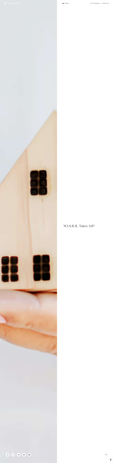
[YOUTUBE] (24, 455)
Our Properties (95, 3)
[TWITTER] (13, 455)
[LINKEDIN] (18, 455)
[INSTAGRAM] (7, 455)
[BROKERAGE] (29, 455)
